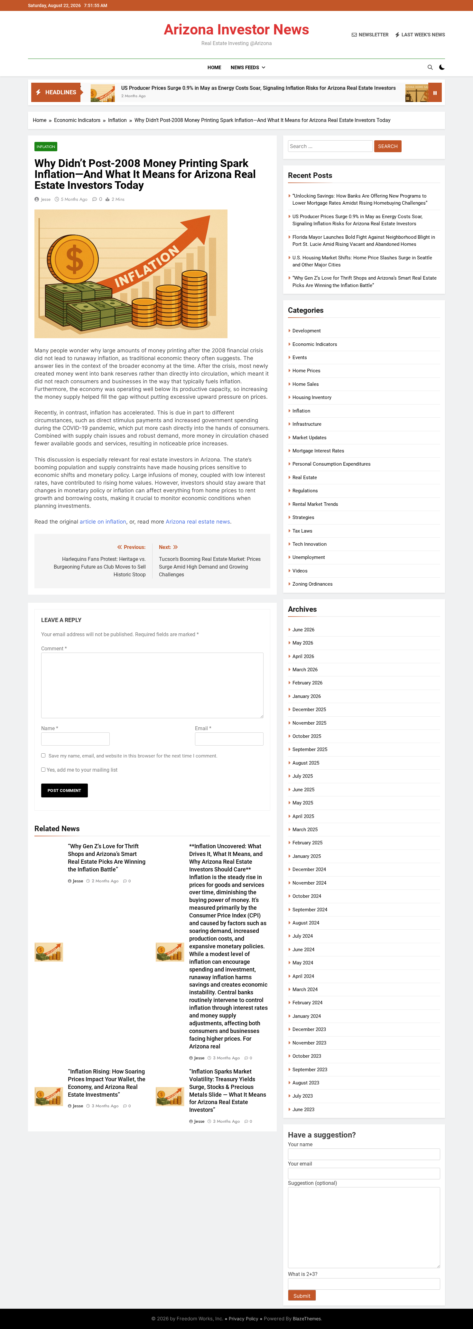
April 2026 (303, 656)
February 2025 (307, 843)
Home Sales (305, 384)
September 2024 (309, 910)
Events (299, 357)
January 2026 (306, 696)
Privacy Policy (243, 1318)
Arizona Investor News (236, 29)
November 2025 (309, 723)
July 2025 (302, 776)
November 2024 (309, 883)
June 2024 (303, 950)
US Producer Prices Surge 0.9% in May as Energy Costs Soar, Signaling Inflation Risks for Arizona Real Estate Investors (206, 88)
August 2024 (305, 923)
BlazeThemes (307, 1318)
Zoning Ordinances (312, 584)
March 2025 (305, 829)
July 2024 (302, 936)
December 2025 (309, 709)
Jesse (46, 199)
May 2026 (302, 643)
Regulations (305, 491)
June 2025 (303, 790)
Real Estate (304, 477)
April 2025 (303, 816)
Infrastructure (306, 424)
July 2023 (302, 1096)
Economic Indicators (314, 344)
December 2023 (309, 1029)
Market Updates (309, 438)
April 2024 (303, 976)
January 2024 (306, 1016)
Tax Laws (302, 531)
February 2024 (307, 1003)
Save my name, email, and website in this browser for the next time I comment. (133, 756)
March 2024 (305, 989)
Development (306, 331)
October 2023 (306, 1056)
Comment (54, 649)
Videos (300, 571)
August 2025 (305, 763)
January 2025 (306, 856)
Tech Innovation (309, 544)
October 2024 (306, 896)
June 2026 (303, 630)
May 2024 (302, 963)
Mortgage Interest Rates (318, 451)
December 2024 (309, 869)
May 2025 (302, 803)
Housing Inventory (311, 397)
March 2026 (305, 670)
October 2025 (306, 736)
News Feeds (245, 67)
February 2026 (307, 683)
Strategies (303, 517)
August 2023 (305, 1083)
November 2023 (309, 1043)
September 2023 (309, 1070)
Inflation (46, 146)
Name (49, 728)
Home (214, 67)
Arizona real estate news (198, 521)
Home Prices (306, 371)
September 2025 (309, 749)
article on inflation (103, 521)
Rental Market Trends (315, 504)
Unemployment (308, 557)
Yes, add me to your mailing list (81, 770)
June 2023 (303, 1109)
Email (203, 728)
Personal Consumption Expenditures (331, 464)
